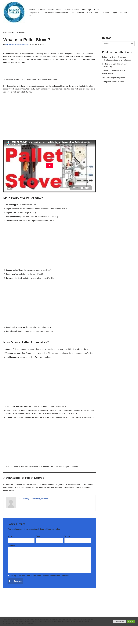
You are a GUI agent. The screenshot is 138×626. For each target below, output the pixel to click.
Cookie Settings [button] (120, 621)
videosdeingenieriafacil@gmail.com (17, 44)
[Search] (132, 43)
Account (106, 12)
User (72, 12)
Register (80, 12)
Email (39, 536)
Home (96, 10)
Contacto (41, 10)
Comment (12, 546)
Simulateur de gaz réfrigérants (113, 78)
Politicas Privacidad (71, 10)
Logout (114, 12)
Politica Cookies (54, 10)
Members (123, 12)
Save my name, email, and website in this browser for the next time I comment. (39, 576)
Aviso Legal (86, 10)
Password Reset (93, 12)
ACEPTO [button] (131, 621)
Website (67, 536)
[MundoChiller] (14, 12)
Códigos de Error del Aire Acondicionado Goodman (48, 12)
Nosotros (32, 10)
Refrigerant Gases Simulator (113, 82)
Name (10, 536)
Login (31, 15)
